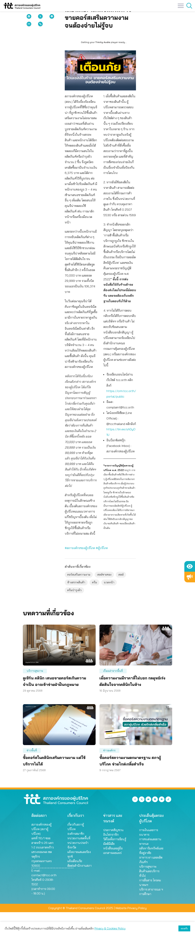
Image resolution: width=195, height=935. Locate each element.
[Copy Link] (40, 24)
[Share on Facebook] (29, 16)
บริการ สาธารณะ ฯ (151, 889)
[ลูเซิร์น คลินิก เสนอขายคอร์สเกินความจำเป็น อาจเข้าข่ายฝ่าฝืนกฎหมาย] (59, 645)
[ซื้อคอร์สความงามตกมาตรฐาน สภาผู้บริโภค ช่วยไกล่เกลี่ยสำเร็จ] (135, 724)
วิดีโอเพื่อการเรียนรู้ (114, 839)
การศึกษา (145, 894)
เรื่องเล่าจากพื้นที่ (113, 671)
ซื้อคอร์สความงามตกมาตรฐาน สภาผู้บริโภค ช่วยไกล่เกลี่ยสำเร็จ (130, 760)
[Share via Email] (29, 24)
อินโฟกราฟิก (111, 834)
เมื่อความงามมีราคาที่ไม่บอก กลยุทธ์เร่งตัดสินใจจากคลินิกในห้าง (132, 681)
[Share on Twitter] (40, 16)
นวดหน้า (109, 582)
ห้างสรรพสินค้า (76, 582)
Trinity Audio (102, 42)
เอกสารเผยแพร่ (112, 853)
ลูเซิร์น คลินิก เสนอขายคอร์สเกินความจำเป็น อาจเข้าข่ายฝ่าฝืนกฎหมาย (54, 681)
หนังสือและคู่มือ (113, 848)
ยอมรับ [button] (184, 928)
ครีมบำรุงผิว (74, 590)
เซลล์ (121, 574)
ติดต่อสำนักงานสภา (79, 865)
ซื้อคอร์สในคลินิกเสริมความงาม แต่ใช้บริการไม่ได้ (54, 760)
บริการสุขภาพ (35, 671)
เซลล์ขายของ (104, 574)
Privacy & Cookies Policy (109, 928)
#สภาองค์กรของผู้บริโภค (80, 548)
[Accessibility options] (189, 566)
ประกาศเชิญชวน (113, 830)
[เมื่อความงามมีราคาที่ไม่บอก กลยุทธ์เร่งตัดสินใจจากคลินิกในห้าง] (135, 645)
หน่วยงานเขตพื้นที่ (78, 838)
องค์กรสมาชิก (75, 833)
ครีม (94, 582)
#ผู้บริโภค (102, 548)
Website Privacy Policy (131, 908)
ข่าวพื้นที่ (32, 750)
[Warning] (189, 577)
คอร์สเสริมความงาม (78, 574)
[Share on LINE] (52, 16)
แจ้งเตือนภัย (74, 861)
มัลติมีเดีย (109, 844)
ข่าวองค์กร (109, 750)
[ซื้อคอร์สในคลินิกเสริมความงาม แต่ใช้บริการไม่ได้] (59, 724)
